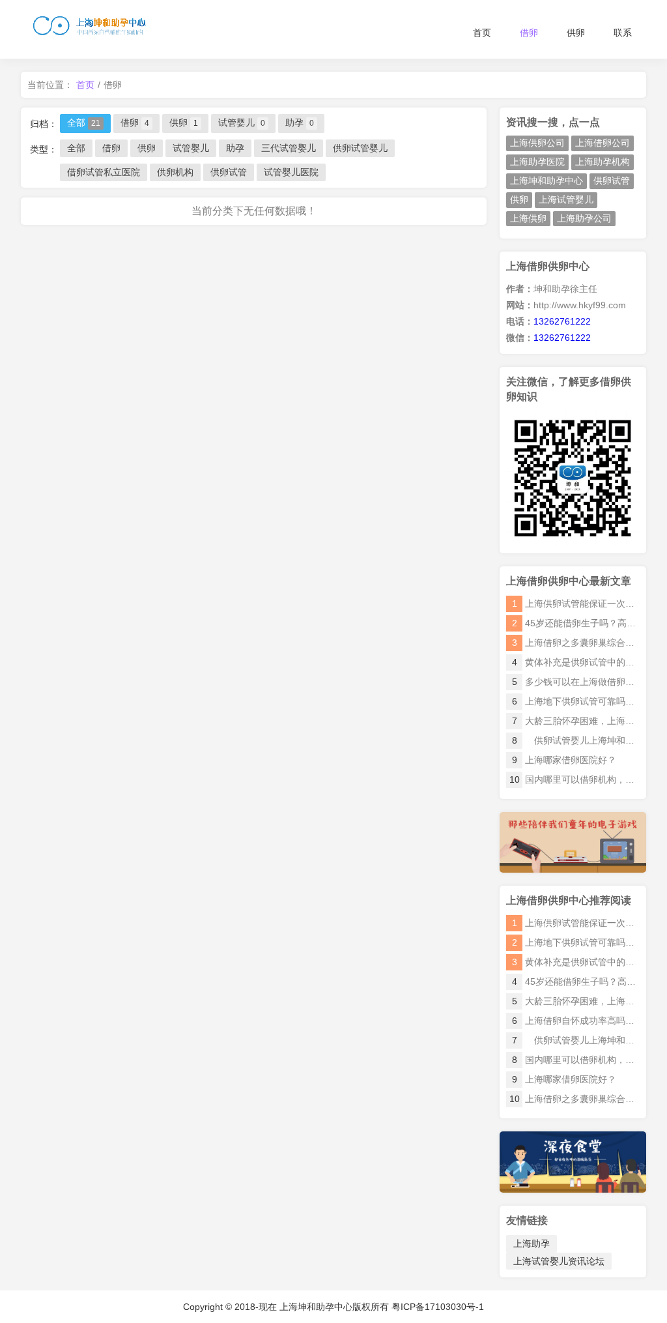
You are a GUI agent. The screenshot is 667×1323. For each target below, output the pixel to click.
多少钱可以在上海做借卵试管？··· (576, 681)
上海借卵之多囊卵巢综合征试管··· (576, 642)
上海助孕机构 (602, 161)
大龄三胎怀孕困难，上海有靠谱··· (576, 721)
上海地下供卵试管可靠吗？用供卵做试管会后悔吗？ (576, 942)
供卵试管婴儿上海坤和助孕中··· (576, 740)
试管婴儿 (241, 122)
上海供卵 (528, 218)
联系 (623, 32)
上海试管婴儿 (566, 199)
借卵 (529, 32)
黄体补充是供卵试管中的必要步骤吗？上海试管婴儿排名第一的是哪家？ (576, 962)
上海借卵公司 (602, 143)
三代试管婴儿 (288, 148)
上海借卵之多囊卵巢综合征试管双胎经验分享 (574, 1099)
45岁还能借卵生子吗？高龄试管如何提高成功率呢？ (576, 981)
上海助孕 (531, 1243)
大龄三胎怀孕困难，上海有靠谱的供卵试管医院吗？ (576, 1001)
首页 (482, 32)
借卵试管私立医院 (103, 172)
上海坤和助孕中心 (546, 180)
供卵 (576, 32)
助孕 (299, 122)
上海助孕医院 (537, 161)
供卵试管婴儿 (360, 148)
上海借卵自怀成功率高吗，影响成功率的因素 (576, 1020)
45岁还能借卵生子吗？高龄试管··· (576, 623)
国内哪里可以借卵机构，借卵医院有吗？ (576, 1059)
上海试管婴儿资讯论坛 (558, 1261)
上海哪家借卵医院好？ (564, 760)
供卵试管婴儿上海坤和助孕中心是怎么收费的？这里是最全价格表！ (576, 1040)
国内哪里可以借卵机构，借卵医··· (574, 779)
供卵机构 (175, 172)
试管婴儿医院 (291, 172)
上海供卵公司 (537, 143)
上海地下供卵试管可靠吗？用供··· (576, 701)
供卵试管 (228, 172)
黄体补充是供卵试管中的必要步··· (576, 662)
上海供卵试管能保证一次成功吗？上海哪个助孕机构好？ (576, 923)
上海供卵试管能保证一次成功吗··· (576, 603)
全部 (83, 122)
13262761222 (562, 321)
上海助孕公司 (584, 218)
